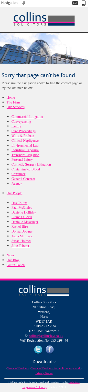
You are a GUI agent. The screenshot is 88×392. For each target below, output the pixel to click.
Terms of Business (18, 368)
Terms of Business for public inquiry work (56, 368)
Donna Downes (22, 231)
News (10, 255)
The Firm (13, 102)
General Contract (23, 178)
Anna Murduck (21, 236)
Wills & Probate (22, 135)
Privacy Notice (44, 373)
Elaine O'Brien (21, 217)
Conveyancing (21, 121)
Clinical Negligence (25, 140)
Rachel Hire (19, 226)
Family (16, 126)
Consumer (18, 173)
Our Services (15, 106)
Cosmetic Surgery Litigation (31, 164)
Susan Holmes (21, 240)
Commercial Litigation (27, 116)
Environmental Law (25, 145)
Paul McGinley (21, 207)
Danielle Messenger (24, 221)
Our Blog (13, 260)
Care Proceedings (23, 131)
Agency (16, 183)
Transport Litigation (25, 154)
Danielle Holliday (23, 212)
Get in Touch (16, 264)
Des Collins (19, 202)
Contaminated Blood (25, 169)
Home (11, 97)
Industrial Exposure (25, 150)
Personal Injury (22, 159)
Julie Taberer (20, 245)
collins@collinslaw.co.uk (46, 336)
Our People (14, 193)
